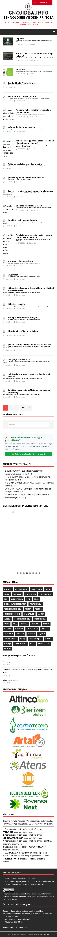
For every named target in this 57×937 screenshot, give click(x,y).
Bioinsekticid (46, 594)
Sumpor (48, 639)
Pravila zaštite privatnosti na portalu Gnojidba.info (25, 884)
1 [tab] (18, 573)
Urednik (32, 44)
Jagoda (7, 619)
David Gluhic (33, 60)
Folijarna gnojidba (12, 609)
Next (42, 540)
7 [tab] (36, 573)
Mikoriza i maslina (10, 680)
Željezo (7, 648)
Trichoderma (21, 644)
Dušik (36, 599)
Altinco (7, 589)
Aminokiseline (21, 589)
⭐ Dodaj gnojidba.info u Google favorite (29, 454)
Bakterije (17, 594)
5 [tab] (30, 573)
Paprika (45, 629)
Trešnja (7, 644)
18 (23, 407)
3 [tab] (24, 573)
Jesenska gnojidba (22, 619)
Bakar (6, 594)
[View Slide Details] (28, 540)
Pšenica (31, 634)
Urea (32, 644)
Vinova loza (43, 644)
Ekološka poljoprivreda (15, 604)
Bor (5, 599)
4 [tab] (27, 573)
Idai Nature (29, 614)
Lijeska (46, 624)
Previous (15, 540)
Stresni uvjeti (35, 639)
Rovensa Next (10, 639)
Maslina (7, 629)
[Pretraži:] (28, 424)
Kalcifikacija (39, 619)
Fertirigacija (35, 604)
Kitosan (24, 624)
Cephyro (6, 662)
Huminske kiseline (12, 614)
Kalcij (6, 624)
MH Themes (44, 934)
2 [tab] (21, 573)
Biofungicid (30, 594)
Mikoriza (19, 629)
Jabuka (41, 614)
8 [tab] (39, 573)
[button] (53, 32)
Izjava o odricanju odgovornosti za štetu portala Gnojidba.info (29, 881)
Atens (48, 589)
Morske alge (32, 629)
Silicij (22, 639)
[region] (28, 540)
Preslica (20, 634)
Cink (28, 599)
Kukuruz (36, 624)
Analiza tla (37, 589)
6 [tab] (33, 573)
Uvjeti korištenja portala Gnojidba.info (20, 879)
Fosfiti (28, 609)
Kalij (15, 624)
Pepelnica (8, 634)
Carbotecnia (17, 599)
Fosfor (38, 609)
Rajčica (41, 634)
